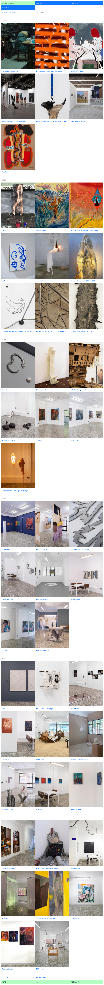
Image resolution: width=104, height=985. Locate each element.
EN (7, 977)
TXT (37, 13)
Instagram (41, 977)
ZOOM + (5, 13)
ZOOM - (13, 13)
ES (3, 977)
